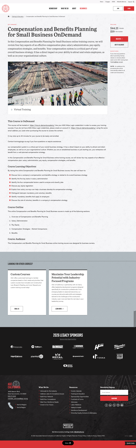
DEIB (113, 1)
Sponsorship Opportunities (68, 339)
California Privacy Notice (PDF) (96, 436)
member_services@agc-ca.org (18, 398)
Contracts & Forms (77, 399)
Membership (53, 8)
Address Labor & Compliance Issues (52, 394)
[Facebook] (106, 405)
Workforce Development (79, 410)
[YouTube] (121, 405)
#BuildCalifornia (121, 1)
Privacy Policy (82, 436)
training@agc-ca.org (116, 62)
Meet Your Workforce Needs (49, 402)
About (74, 8)
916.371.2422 (12, 396)
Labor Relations (76, 405)
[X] (114, 405)
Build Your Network (46, 396)
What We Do (64, 8)
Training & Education (18, 16)
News (101, 1)
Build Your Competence (48, 399)
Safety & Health (76, 407)
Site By (127, 436)
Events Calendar (76, 391)
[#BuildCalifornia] (68, 425)
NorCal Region (21, 404)
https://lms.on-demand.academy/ (42, 125)
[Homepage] (5, 8)
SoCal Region (21, 407)
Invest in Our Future (46, 405)
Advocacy (74, 402)
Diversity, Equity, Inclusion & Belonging (83, 413)
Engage (107, 1)
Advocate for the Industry (48, 391)
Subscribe (114, 398)
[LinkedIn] (110, 405)
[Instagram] (118, 405)
